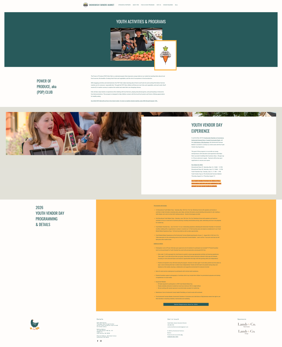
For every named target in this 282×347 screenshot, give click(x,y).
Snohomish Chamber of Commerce (214, 138)
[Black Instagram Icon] (101, 341)
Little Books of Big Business (201, 142)
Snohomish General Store (198, 140)
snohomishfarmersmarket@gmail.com (178, 327)
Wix (182, 334)
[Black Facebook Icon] (98, 341)
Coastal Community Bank (213, 140)
